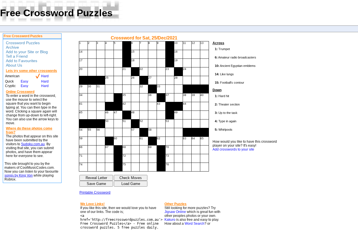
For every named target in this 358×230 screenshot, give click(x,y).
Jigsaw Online (175, 212)
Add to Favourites (21, 60)
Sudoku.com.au (33, 144)
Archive (12, 47)
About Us (14, 65)
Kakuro (169, 220)
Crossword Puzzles (23, 43)
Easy (24, 81)
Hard (45, 76)
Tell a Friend (17, 56)
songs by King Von (18, 175)
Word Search (194, 224)
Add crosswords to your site (233, 149)
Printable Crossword (94, 192)
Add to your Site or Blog (27, 52)
